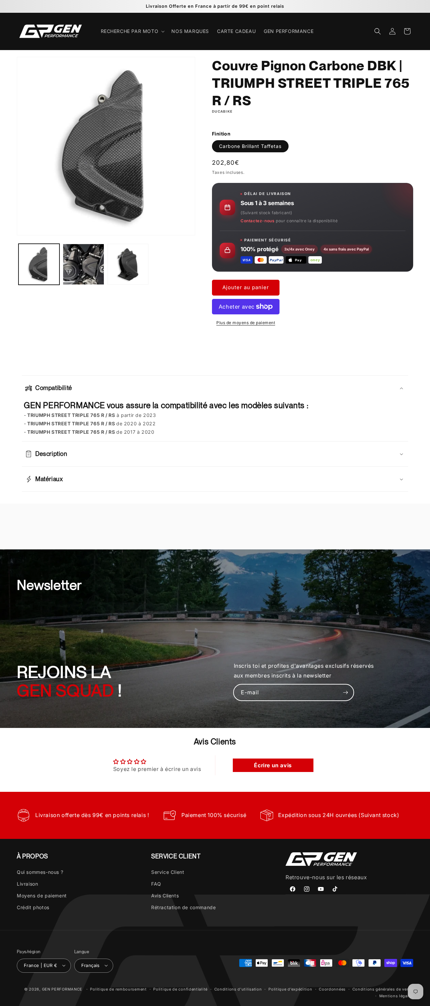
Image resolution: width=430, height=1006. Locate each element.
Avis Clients (165, 895)
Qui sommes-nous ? (40, 872)
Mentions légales (396, 995)
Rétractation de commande (183, 907)
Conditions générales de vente (382, 988)
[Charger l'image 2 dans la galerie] (83, 264)
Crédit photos (33, 907)
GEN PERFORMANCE (62, 988)
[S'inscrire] (345, 692)
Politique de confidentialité (180, 988)
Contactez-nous (257, 220)
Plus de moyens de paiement (245, 322)
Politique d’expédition (290, 988)
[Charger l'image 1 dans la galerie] (38, 264)
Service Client (167, 872)
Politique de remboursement (118, 988)
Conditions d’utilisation (238, 988)
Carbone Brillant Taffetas (250, 146)
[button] (132, 31)
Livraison (27, 883)
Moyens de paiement (42, 895)
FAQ (156, 883)
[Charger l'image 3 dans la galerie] (128, 264)
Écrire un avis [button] (273, 765)
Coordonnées (332, 988)
